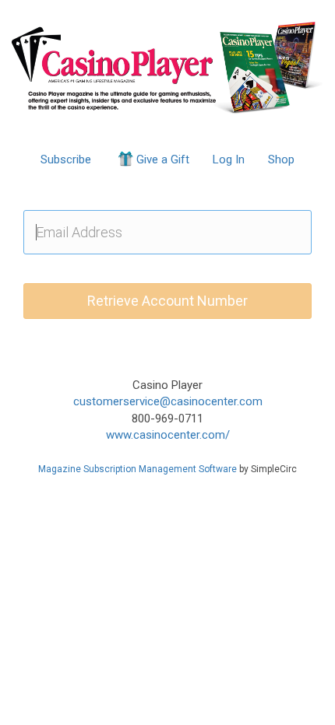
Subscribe (66, 159)
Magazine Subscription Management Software (137, 469)
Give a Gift (162, 159)
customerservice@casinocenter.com (168, 401)
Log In (229, 159)
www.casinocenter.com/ (168, 435)
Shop (281, 159)
